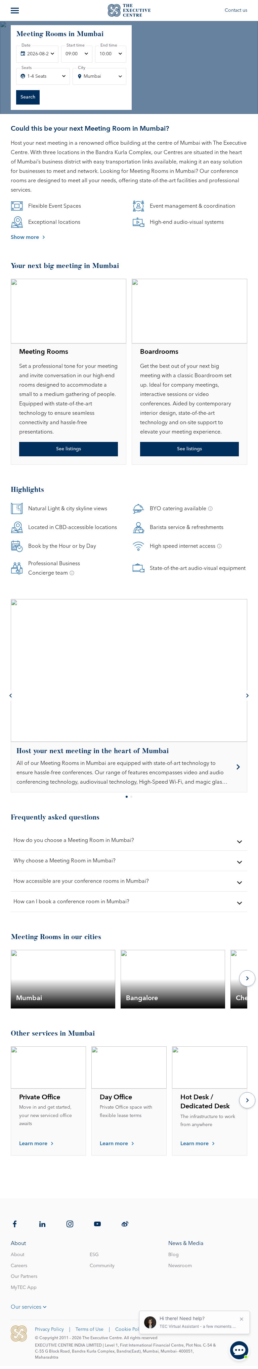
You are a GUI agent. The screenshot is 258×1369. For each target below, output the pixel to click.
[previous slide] (10, 695)
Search (27, 97)
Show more (25, 237)
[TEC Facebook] (15, 1224)
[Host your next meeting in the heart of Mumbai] (129, 767)
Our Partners (24, 1277)
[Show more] (15, 10)
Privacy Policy (49, 1329)
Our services (26, 1307)
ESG (94, 1255)
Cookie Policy (130, 1329)
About (17, 1255)
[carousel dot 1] (126, 796)
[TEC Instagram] (70, 1224)
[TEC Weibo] (125, 1224)
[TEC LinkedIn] (42, 1224)
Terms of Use (89, 1329)
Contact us (236, 10)
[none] (37, 54)
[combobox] (99, 76)
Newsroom (180, 1266)
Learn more (33, 1143)
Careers (19, 1266)
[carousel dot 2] (131, 796)
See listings (68, 449)
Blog (173, 1255)
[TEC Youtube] (97, 1224)
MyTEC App (24, 1288)
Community (102, 1266)
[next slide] (247, 695)
